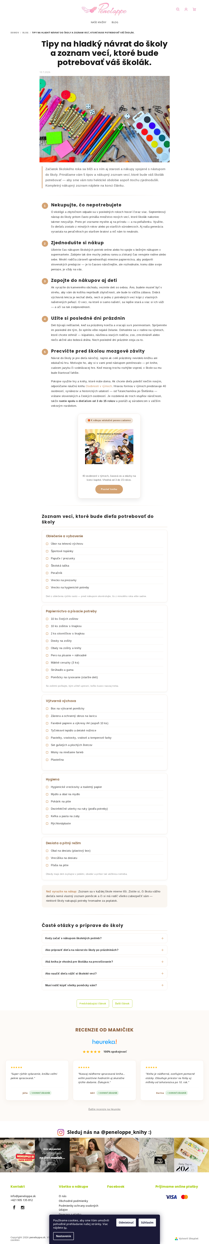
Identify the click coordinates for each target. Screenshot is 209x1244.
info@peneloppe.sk (23, 1196)
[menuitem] (98, 22)
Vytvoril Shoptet (188, 1238)
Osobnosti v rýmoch (99, 386)
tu (65, 1227)
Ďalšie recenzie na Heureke (104, 1109)
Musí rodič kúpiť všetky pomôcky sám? (71, 985)
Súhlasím (147, 1222)
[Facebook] (14, 1207)
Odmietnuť (126, 1222)
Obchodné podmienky (73, 1201)
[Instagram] (22, 1207)
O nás (62, 1196)
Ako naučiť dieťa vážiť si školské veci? (71, 973)
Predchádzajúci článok (92, 1003)
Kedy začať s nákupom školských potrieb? (73, 938)
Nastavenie (63, 1236)
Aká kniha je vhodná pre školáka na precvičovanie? (79, 961)
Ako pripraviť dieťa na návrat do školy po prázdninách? (82, 950)
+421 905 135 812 (22, 1200)
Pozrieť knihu (109, 489)
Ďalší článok (122, 1003)
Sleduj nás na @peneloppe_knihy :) (109, 1132)
